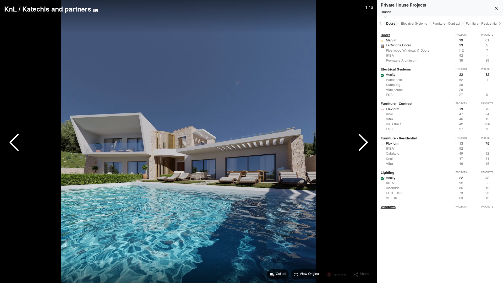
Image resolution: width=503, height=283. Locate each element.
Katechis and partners (56, 9)
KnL (10, 9)
